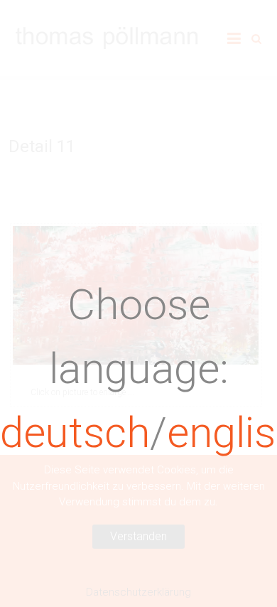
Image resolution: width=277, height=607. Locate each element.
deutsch (75, 432)
